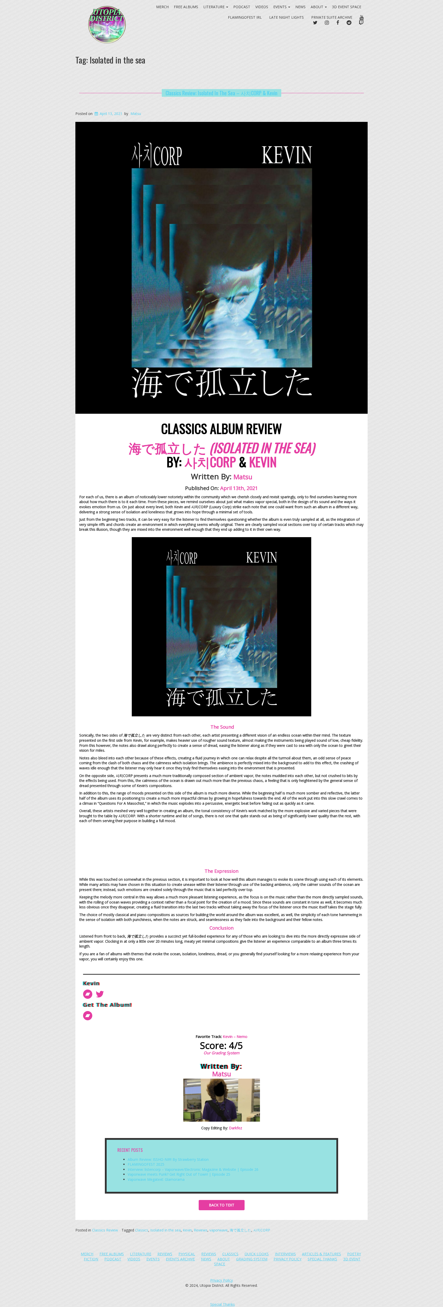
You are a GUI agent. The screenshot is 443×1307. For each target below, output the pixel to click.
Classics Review (105, 1230)
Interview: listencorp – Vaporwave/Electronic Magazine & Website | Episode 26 (193, 1169)
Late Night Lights (286, 17)
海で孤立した (240, 1230)
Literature (140, 1253)
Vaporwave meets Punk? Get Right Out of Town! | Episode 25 (179, 1174)
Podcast (241, 6)
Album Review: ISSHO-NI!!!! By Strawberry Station (168, 1159)
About (317, 6)
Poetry (354, 1253)
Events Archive (180, 1259)
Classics (141, 1230)
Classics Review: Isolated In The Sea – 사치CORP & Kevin (221, 93)
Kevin (187, 1230)
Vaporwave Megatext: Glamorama (156, 1179)
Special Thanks (322, 1259)
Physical (186, 1253)
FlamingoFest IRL (245, 17)
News (300, 6)
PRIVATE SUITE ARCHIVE (331, 17)
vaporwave (218, 1230)
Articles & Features (321, 1253)
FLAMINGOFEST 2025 (146, 1164)
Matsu (135, 113)
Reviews (200, 1230)
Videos (261, 6)
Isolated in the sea (165, 1230)
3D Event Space (346, 6)
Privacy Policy (287, 1259)
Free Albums (111, 1253)
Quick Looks (257, 1253)
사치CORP (261, 1230)
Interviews (285, 1253)
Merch (87, 1253)
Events (280, 6)
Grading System (251, 1259)
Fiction (91, 1259)
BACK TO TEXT (221, 1205)
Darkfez (235, 1127)
